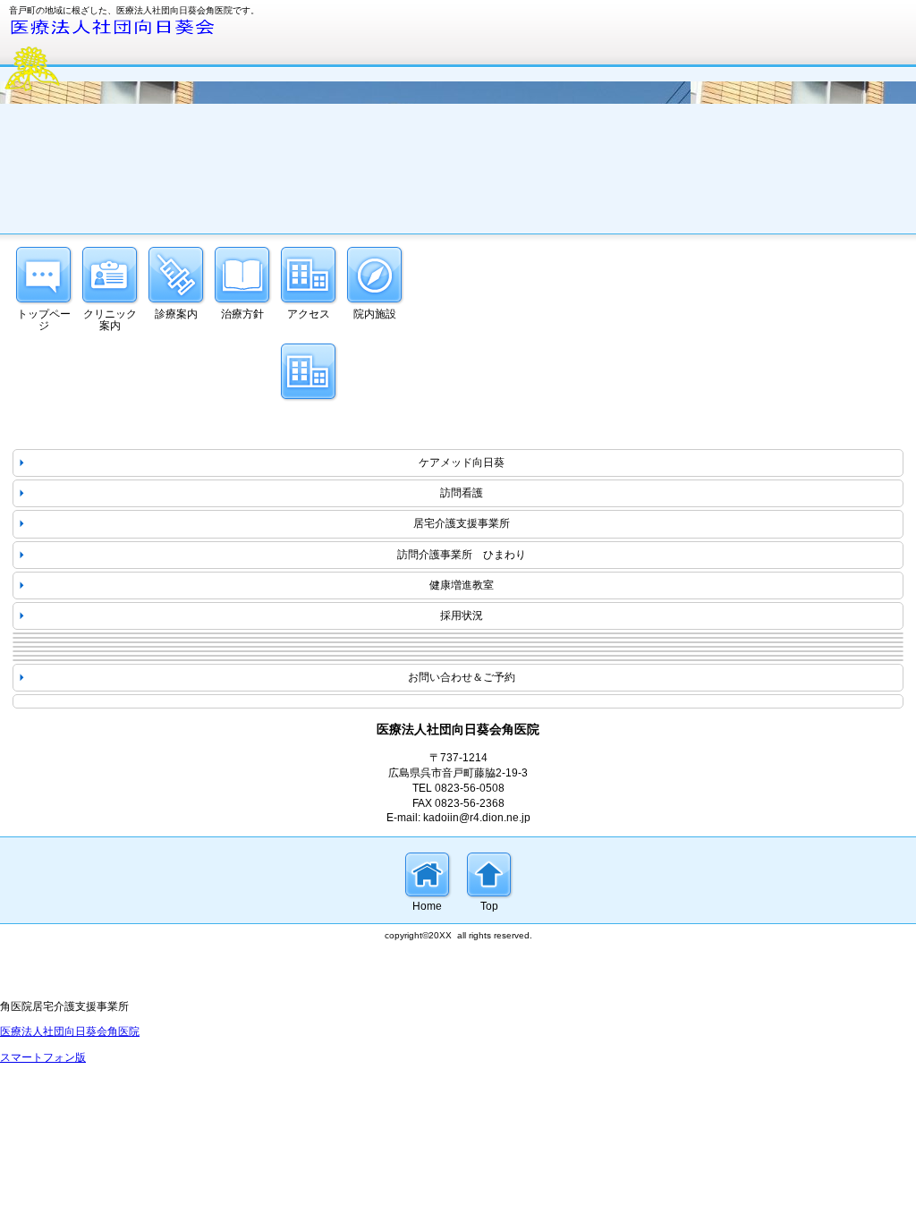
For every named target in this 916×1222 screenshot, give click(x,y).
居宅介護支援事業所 (461, 523)
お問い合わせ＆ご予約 (461, 677)
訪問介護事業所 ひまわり (461, 554)
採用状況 (461, 615)
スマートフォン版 (43, 1057)
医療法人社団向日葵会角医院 (70, 1031)
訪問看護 (461, 493)
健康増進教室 (461, 585)
